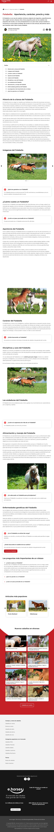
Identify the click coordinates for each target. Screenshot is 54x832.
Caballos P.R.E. (9, 742)
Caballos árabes (9, 747)
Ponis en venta (9, 726)
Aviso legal (12, 819)
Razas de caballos (10, 760)
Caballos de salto (9, 729)
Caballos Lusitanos (10, 750)
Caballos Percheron (10, 753)
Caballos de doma (10, 732)
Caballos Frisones (9, 744)
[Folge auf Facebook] (25, 779)
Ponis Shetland (12, 614)
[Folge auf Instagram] (28, 779)
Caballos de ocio (9, 734)
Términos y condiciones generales (24, 819)
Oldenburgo (33, 614)
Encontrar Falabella (10, 551)
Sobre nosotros (9, 763)
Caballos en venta (27, 705)
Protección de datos (39, 819)
